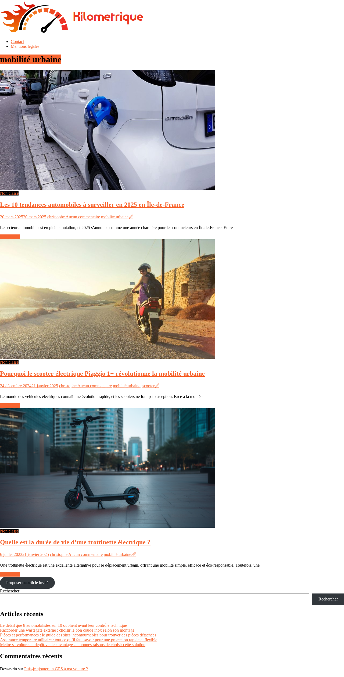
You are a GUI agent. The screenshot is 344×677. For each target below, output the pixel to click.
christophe (56, 217)
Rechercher (9, 591)
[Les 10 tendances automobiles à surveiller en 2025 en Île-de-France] (107, 188)
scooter (148, 385)
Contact (17, 41)
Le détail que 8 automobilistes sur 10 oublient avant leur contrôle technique (63, 625)
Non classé (9, 193)
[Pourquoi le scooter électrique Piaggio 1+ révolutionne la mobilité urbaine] (107, 357)
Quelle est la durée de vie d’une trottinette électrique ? (75, 542)
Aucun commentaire (83, 217)
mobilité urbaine (114, 217)
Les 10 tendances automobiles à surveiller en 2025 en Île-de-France (92, 204)
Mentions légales (25, 46)
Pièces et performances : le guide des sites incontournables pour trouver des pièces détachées (78, 635)
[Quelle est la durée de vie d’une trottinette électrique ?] (107, 526)
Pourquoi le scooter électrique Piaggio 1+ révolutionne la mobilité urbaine (102, 373)
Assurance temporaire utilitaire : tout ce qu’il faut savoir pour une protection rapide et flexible (78, 640)
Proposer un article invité (27, 582)
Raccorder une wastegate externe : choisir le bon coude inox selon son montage (67, 630)
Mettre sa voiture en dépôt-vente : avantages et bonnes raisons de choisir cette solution (72, 644)
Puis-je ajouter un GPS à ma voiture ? (56, 669)
